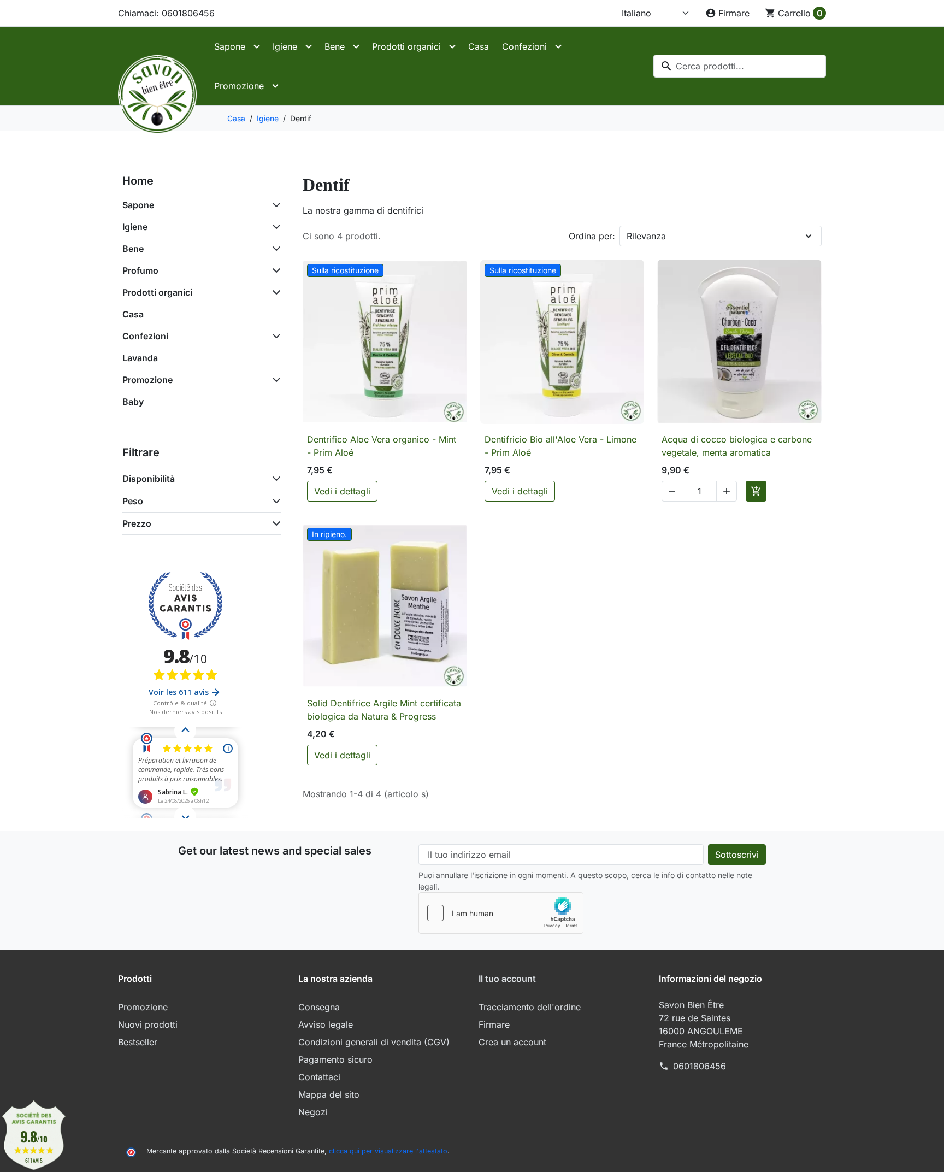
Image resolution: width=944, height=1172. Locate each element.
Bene (334, 46)
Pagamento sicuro (335, 1059)
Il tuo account (507, 978)
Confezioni (524, 46)
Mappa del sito (328, 1094)
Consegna (319, 1007)
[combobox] (739, 66)
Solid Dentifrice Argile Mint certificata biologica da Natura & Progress (384, 710)
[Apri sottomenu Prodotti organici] (452, 46)
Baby (133, 401)
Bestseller (137, 1041)
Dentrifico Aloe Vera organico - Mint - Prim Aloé (381, 446)
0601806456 (699, 1066)
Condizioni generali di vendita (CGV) (374, 1041)
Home (138, 180)
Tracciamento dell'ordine (530, 1007)
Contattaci (319, 1076)
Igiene (285, 46)
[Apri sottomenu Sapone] (257, 46)
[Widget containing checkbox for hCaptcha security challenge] (500, 913)
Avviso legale (325, 1024)
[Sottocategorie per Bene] (274, 248)
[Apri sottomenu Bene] (356, 46)
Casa (478, 46)
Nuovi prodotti (148, 1024)
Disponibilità (148, 478)
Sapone (229, 46)
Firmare (494, 1024)
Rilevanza (646, 236)
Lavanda (140, 357)
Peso (132, 501)
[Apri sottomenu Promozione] (275, 85)
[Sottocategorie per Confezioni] (274, 336)
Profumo (140, 270)
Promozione (239, 85)
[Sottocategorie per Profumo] (274, 270)
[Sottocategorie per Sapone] (274, 205)
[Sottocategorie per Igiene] (274, 226)
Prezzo (136, 523)
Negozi (313, 1111)
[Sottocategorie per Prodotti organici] (274, 292)
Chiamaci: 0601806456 (166, 13)
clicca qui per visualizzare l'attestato (388, 1151)
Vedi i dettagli (342, 491)
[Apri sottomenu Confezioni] (558, 46)
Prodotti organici (406, 46)
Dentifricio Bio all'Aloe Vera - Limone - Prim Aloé (560, 446)
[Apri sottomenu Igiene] (309, 46)
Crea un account (512, 1041)
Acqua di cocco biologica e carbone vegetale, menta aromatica (737, 446)
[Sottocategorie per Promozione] (274, 379)
